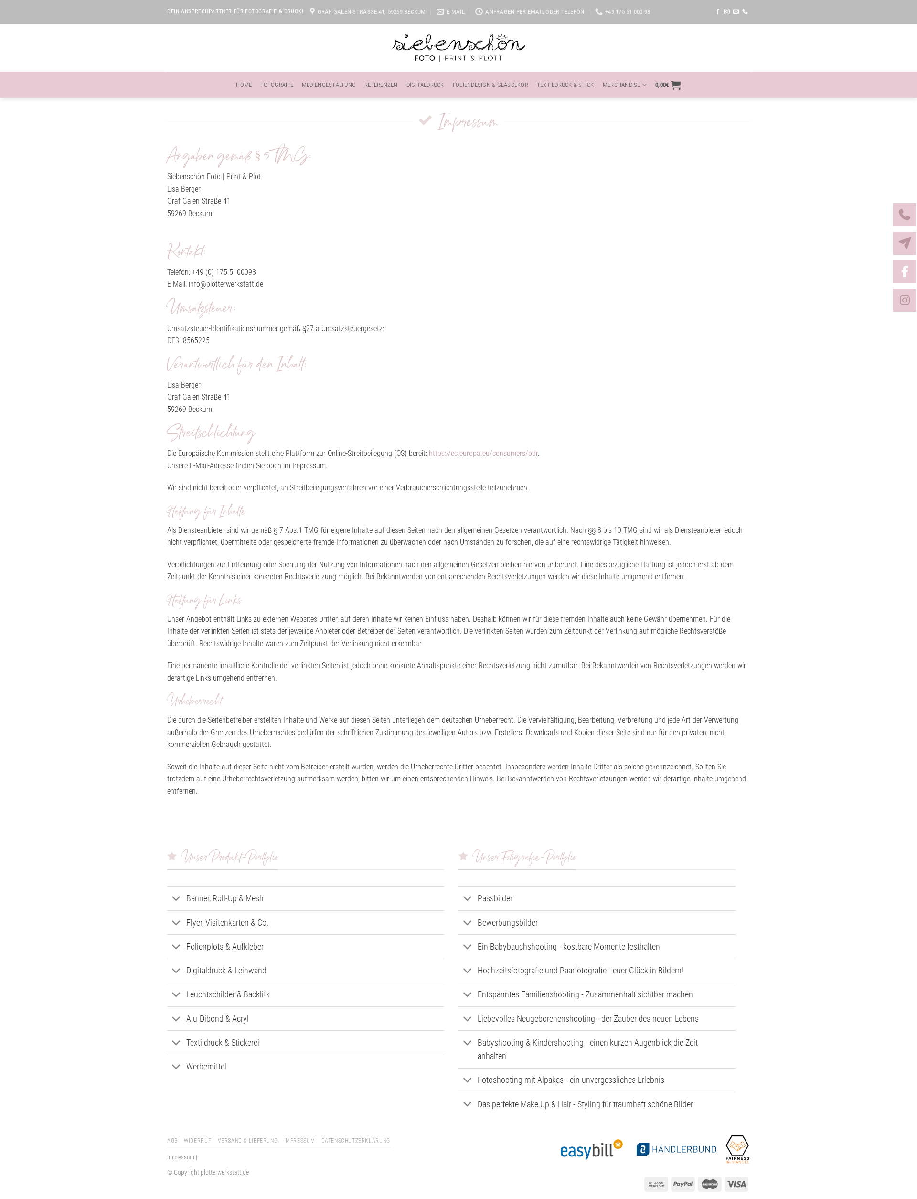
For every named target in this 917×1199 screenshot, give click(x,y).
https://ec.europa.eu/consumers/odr (483, 453)
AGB (172, 1140)
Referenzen (381, 84)
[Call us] (745, 12)
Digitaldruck (425, 84)
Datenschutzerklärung (355, 1140)
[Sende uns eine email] (736, 12)
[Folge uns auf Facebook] (718, 12)
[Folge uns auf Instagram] (727, 12)
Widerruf (197, 1140)
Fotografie (276, 84)
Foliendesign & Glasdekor (490, 84)
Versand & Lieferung (248, 1140)
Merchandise (621, 84)
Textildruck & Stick (565, 84)
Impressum (299, 1140)
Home (244, 84)
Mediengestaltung (329, 84)
